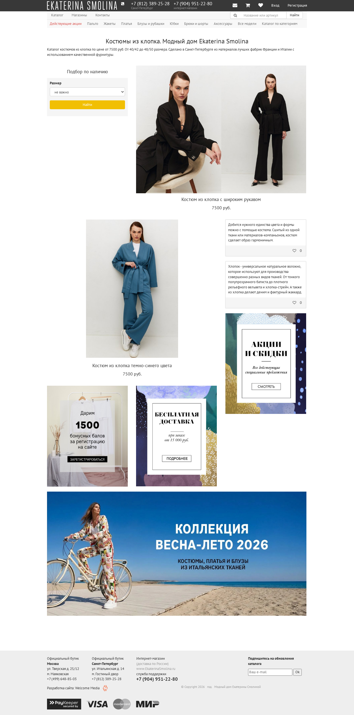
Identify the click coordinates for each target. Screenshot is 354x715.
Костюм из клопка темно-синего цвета (132, 365)
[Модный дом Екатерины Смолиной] (82, 5)
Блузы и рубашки (150, 23)
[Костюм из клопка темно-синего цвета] (132, 289)
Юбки (174, 23)
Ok (297, 672)
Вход (275, 5)
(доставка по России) (152, 663)
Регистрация (297, 5)
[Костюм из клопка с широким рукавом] (221, 129)
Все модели (247, 23)
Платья (126, 23)
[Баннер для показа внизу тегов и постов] (176, 554)
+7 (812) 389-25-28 (150, 3)
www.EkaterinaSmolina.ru (155, 668)
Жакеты (110, 23)
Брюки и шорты (196, 23)
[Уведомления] (234, 5)
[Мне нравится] (260, 5)
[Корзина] (247, 5)
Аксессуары (223, 23)
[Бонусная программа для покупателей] (87, 436)
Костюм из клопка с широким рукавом (221, 199)
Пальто (92, 23)
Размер (56, 83)
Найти (294, 15)
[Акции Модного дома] (265, 363)
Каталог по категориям (279, 23)
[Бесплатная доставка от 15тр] (176, 436)
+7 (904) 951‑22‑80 (193, 3)
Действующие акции (66, 23)
